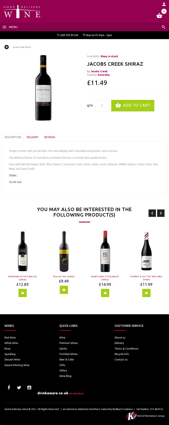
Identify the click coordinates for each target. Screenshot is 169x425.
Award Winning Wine (16, 365)
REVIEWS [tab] (49, 137)
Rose (7, 348)
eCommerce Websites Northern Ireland (86, 409)
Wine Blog (65, 375)
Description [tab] (13, 137)
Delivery (119, 342)
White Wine (11, 342)
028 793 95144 (69, 35)
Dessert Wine (12, 359)
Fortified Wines (68, 354)
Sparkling (10, 354)
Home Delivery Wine (16, 409)
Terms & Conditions (126, 348)
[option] (22, 266)
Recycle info (122, 354)
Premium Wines (68, 342)
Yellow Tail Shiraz (64, 276)
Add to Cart (136, 105)
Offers (63, 370)
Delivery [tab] (33, 137)
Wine (62, 337)
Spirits (63, 348)
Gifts (62, 365)
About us (120, 337)
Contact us (121, 359)
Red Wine (10, 337)
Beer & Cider (66, 359)
